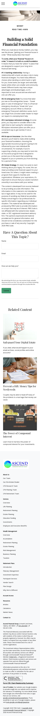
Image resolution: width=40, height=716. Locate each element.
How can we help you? (10, 266)
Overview (6, 503)
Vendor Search (8, 582)
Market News (8, 612)
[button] (6, 475)
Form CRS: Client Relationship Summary (18, 683)
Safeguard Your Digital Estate (19, 342)
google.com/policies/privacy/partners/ (15, 698)
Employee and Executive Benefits (15, 526)
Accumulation (7, 539)
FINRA (11, 657)
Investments (7, 522)
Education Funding (9, 518)
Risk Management (9, 550)
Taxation (6, 558)
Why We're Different (10, 590)
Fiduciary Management (11, 571)
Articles (5, 604)
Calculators (7, 608)
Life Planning (7, 507)
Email (4, 253)
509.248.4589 (22, 626)
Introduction (7, 567)
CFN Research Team (10, 486)
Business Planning (9, 554)
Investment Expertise (11, 575)
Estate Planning (8, 514)
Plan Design (7, 586)
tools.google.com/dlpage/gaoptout (17, 702)
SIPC (15, 657)
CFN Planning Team (10, 490)
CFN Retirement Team (11, 494)
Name (4, 241)
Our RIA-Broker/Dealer (11, 482)
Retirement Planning (10, 510)
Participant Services (10, 579)
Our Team (6, 478)
